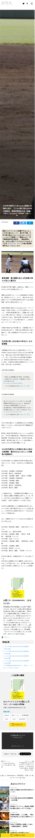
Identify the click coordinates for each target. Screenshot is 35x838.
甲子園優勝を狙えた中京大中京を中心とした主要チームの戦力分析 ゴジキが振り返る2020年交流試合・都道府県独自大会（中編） (26, 766)
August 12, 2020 (24, 386)
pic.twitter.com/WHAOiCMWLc (13, 383)
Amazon (6, 715)
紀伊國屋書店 (25, 715)
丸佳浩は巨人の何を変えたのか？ (20, 832)
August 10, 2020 (24, 414)
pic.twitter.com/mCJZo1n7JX (13, 412)
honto (6, 719)
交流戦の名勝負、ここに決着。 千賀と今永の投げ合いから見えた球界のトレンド (22, 817)
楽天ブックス (15, 715)
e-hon (14, 719)
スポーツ (6, 637)
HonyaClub (22, 719)
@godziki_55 (14, 243)
